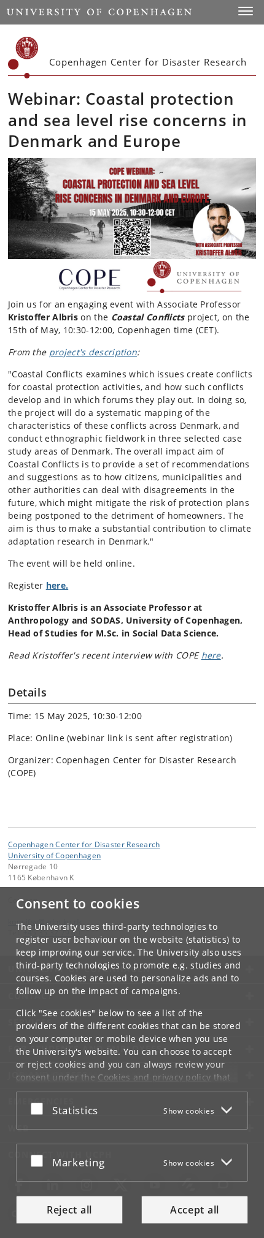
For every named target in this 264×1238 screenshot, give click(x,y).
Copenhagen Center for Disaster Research (84, 844)
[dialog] (132, 1062)
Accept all (194, 1210)
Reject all (69, 1210)
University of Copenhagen (54, 855)
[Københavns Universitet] (23, 57)
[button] (245, 11)
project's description (93, 352)
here (211, 655)
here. (57, 585)
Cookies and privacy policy (154, 1077)
